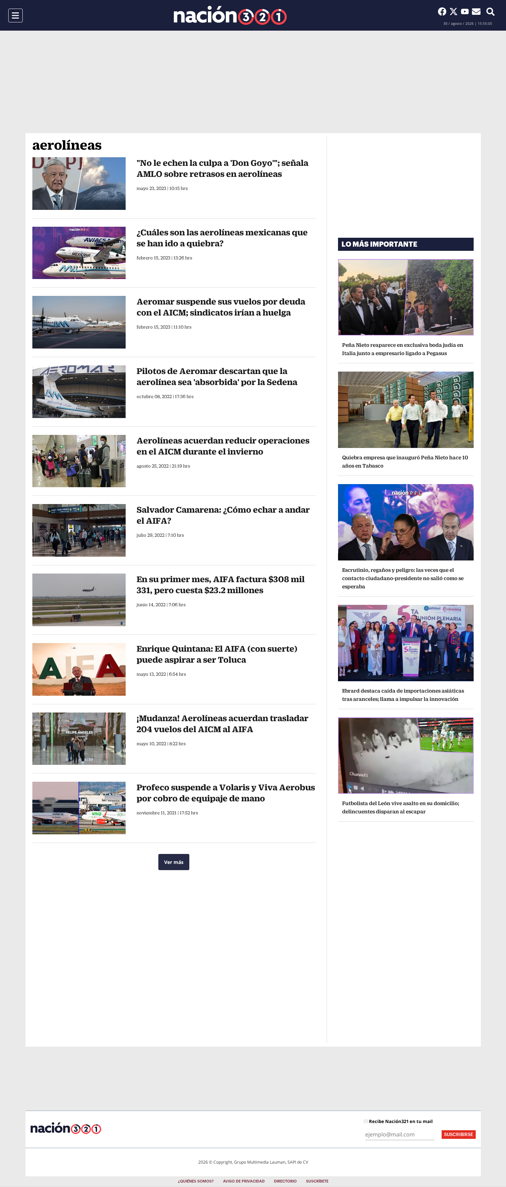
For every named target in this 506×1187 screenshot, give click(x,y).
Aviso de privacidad (244, 1181)
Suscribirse (458, 1134)
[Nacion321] (230, 15)
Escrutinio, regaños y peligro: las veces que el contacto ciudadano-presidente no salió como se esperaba (403, 578)
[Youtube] (466, 11)
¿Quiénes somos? (196, 1181)
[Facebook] (443, 11)
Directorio (285, 1181)
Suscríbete (317, 1181)
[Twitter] (455, 11)
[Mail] (476, 11)
